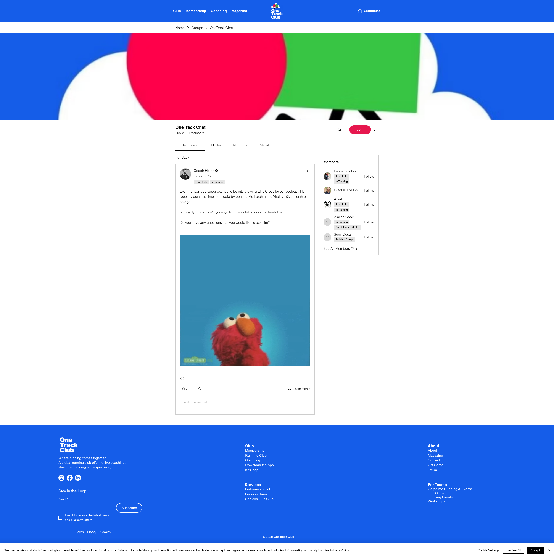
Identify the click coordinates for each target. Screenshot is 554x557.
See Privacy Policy (336, 550)
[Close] (548, 550)
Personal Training (258, 494)
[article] (245, 289)
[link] (190, 145)
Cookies (105, 532)
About (433, 446)
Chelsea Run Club (259, 499)
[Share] (307, 171)
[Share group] (376, 129)
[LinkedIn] (78, 478)
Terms (81, 532)
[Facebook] (70, 478)
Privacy (93, 532)
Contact (434, 460)
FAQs (432, 470)
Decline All (513, 550)
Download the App (259, 465)
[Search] (339, 129)
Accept (535, 550)
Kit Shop (251, 470)
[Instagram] (61, 478)
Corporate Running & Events (450, 489)
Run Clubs (436, 493)
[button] (245, 300)
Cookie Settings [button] (488, 550)
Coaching (252, 460)
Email (63, 499)
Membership (254, 450)
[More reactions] (197, 388)
